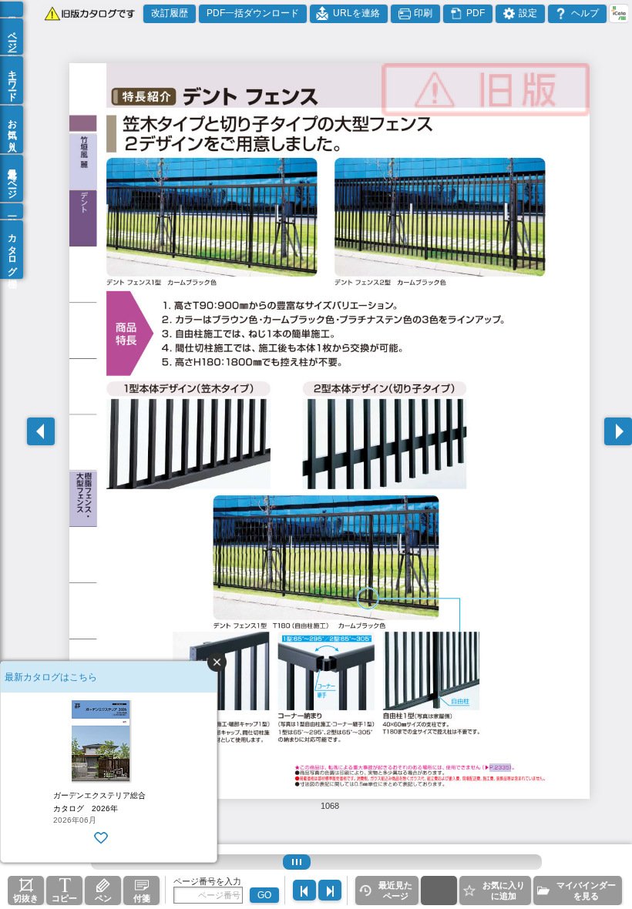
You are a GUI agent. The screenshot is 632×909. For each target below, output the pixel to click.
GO (264, 895)
